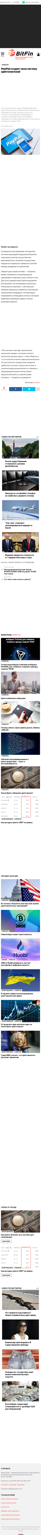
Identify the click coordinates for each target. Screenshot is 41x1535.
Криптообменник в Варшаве (13, 698)
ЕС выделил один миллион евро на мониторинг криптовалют (16, 1025)
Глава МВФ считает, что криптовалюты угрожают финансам (18, 1056)
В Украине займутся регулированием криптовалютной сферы (17, 994)
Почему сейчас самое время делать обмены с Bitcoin (20, 728)
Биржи (4, 960)
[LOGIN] (38, 54)
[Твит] (29, 389)
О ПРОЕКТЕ (4, 1485)
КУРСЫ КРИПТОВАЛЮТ (8, 1503)
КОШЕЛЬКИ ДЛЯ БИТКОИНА (10, 1515)
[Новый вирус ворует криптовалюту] (20, 921)
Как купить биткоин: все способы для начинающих (17, 1235)
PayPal (5, 562)
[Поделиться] (15, 389)
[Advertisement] (20, 26)
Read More (6, 1241)
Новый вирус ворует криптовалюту (16, 934)
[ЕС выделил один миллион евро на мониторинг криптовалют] (20, 1011)
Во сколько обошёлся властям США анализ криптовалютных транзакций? (20, 904)
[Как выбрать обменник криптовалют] (20, 777)
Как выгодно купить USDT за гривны (17, 822)
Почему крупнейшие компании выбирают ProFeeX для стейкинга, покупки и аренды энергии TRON (19, 666)
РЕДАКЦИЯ (20, 1485)
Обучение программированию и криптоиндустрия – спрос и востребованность (15, 761)
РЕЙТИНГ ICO (5, 1507)
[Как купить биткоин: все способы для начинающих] (20, 1221)
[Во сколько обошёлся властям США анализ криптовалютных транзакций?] (20, 890)
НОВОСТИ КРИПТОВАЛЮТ (9, 1499)
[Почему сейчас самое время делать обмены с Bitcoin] (20, 712)
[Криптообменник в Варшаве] (20, 683)
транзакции (29, 562)
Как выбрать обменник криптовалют (17, 793)
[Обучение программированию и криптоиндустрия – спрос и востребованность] (20, 744)
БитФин (37, 382)
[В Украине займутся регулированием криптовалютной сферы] (20, 980)
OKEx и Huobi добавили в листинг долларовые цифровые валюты (16, 964)
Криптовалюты (16, 562)
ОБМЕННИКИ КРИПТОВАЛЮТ (10, 1519)
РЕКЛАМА (12, 1485)
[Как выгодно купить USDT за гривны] (20, 807)
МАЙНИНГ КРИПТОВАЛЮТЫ (10, 1511)
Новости (16, 635)
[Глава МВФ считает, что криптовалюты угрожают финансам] (20, 1042)
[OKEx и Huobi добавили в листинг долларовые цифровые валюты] (20, 949)
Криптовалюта (7, 819)
